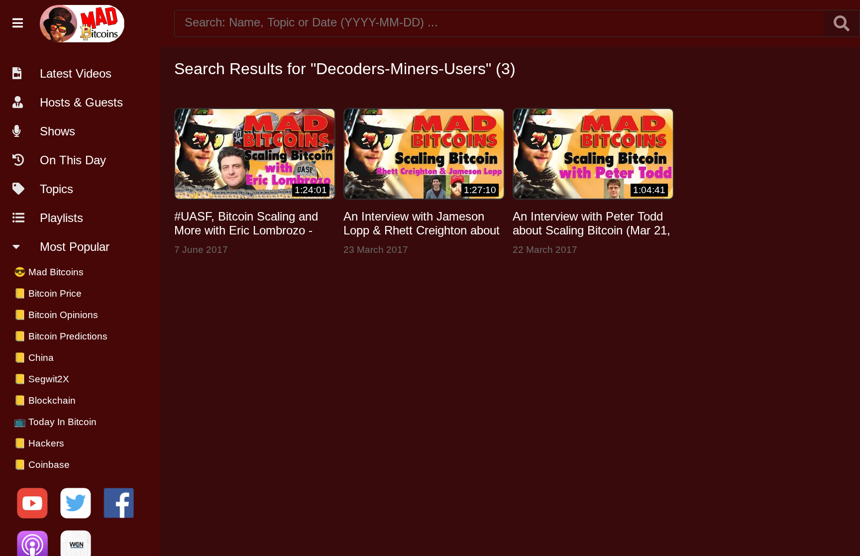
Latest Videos (75, 73)
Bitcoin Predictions (61, 336)
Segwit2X (41, 379)
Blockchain (45, 400)
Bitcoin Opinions (56, 315)
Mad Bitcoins (49, 272)
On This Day (73, 160)
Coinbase (42, 464)
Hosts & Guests (81, 102)
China (34, 357)
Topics (56, 189)
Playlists (61, 217)
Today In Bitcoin (55, 422)
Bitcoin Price (48, 293)
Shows (57, 131)
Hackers (39, 443)
